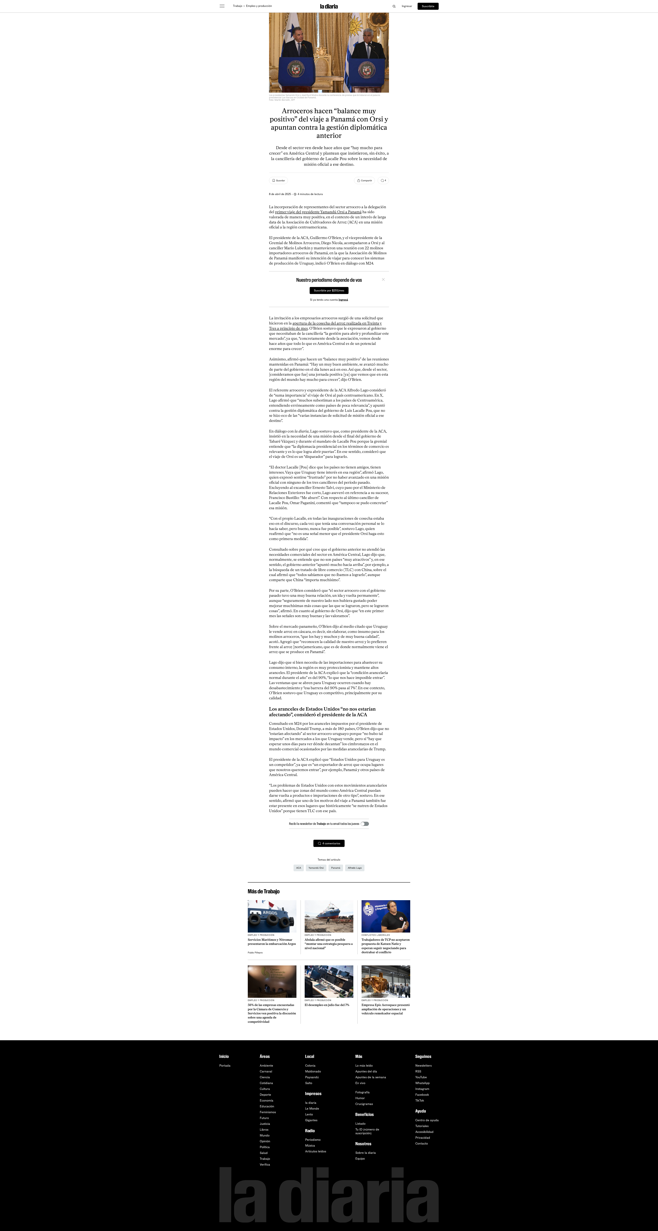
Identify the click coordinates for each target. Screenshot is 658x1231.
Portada (224, 1065)
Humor (360, 1098)
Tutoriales (422, 1126)
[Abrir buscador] (394, 6)
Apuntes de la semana (370, 1077)
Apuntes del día (366, 1071)
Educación (267, 1106)
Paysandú (312, 1077)
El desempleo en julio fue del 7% (327, 1005)
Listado (360, 1124)
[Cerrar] (383, 280)
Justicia (265, 1124)
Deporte (265, 1095)
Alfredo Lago (355, 867)
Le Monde (312, 1108)
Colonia (310, 1065)
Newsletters (423, 1065)
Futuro (264, 1118)
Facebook (422, 1095)
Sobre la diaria (365, 1153)
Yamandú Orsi (316, 867)
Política (265, 1147)
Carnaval (266, 1071)
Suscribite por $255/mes (329, 290)
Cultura (265, 1089)
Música (310, 1145)
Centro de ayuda (427, 1120)
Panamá (335, 867)
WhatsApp (422, 1083)
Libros (264, 1130)
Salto (308, 1083)
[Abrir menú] (222, 6)
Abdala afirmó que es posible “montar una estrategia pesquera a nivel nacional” (329, 944)
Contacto (421, 1143)
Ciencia (265, 1077)
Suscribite (428, 6)
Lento (309, 1114)
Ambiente (266, 1065)
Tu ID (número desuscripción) (367, 1131)
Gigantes (311, 1120)
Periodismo (313, 1140)
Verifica (265, 1164)
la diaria (310, 1103)
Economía (266, 1100)
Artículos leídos (315, 1151)
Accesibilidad (424, 1132)
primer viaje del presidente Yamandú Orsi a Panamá (318, 212)
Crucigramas (364, 1104)
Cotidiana (266, 1083)
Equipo (360, 1158)
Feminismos (268, 1112)
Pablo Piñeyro (255, 952)
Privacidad (422, 1138)
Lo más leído (364, 1065)
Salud (264, 1153)
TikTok (419, 1100)
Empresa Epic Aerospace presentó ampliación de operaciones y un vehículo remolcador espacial (386, 1009)
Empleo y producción (259, 6)
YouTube (421, 1077)
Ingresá (343, 299)
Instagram (422, 1089)
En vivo (360, 1083)
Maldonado (313, 1071)
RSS (418, 1071)
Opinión (265, 1141)
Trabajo (237, 6)
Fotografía (362, 1092)
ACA (298, 867)
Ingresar (407, 6)
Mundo (265, 1135)
